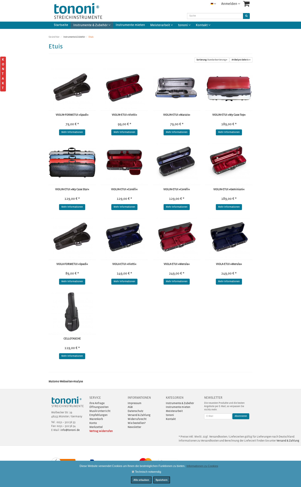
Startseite (61, 25)
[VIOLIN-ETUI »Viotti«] (124, 88)
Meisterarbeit (160, 25)
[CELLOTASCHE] (72, 312)
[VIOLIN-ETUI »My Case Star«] (72, 163)
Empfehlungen (98, 415)
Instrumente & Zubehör (90, 25)
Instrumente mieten (130, 25)
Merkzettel (96, 427)
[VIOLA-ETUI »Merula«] (176, 237)
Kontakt (202, 25)
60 (240, 60)
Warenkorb (96, 419)
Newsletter (134, 427)
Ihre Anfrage (97, 403)
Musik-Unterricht (99, 411)
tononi (183, 25)
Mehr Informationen (72, 132)
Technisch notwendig (148, 471)
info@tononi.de (70, 430)
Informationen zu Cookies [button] (202, 466)
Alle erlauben (141, 479)
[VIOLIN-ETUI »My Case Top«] (228, 88)
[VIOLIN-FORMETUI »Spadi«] (72, 88)
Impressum (134, 403)
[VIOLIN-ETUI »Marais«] (176, 88)
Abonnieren (241, 416)
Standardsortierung (211, 60)
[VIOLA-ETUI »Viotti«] (124, 237)
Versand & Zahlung (139, 415)
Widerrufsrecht (137, 419)
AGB (130, 407)
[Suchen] (246, 16)
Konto (93, 423)
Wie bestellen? (137, 423)
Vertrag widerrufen (101, 431)
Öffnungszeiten (99, 407)
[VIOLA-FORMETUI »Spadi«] (72, 237)
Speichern (162, 479)
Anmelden (229, 4)
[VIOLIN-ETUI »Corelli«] (124, 163)
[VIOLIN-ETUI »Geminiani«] (228, 163)
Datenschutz (135, 411)
